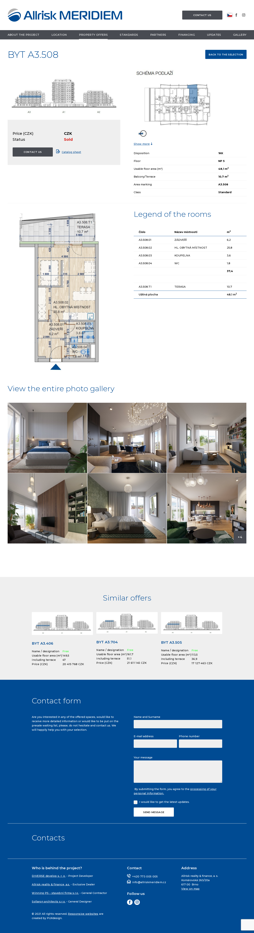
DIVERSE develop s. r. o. (48, 876)
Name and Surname (147, 717)
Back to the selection (226, 54)
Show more (142, 144)
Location (59, 34)
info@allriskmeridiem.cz (149, 882)
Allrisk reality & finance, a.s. (51, 884)
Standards (129, 34)
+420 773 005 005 (145, 876)
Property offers (93, 34)
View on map (190, 888)
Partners (158, 34)
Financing (186, 34)
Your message (143, 757)
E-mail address (144, 736)
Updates (214, 34)
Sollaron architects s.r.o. (48, 901)
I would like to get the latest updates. (164, 802)
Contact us (202, 15)
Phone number (189, 736)
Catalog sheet (71, 152)
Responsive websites (83, 914)
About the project (23, 34)
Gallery (239, 34)
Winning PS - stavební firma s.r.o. (55, 893)
